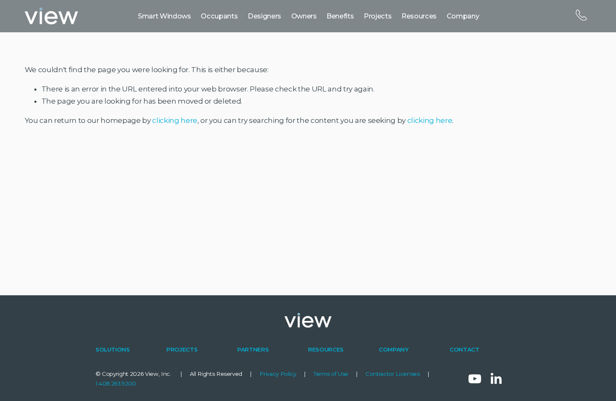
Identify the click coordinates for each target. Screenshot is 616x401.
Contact (580, 15)
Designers (264, 16)
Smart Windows (164, 16)
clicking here (174, 120)
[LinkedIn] (495, 378)
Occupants (219, 16)
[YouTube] (474, 378)
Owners (304, 16)
